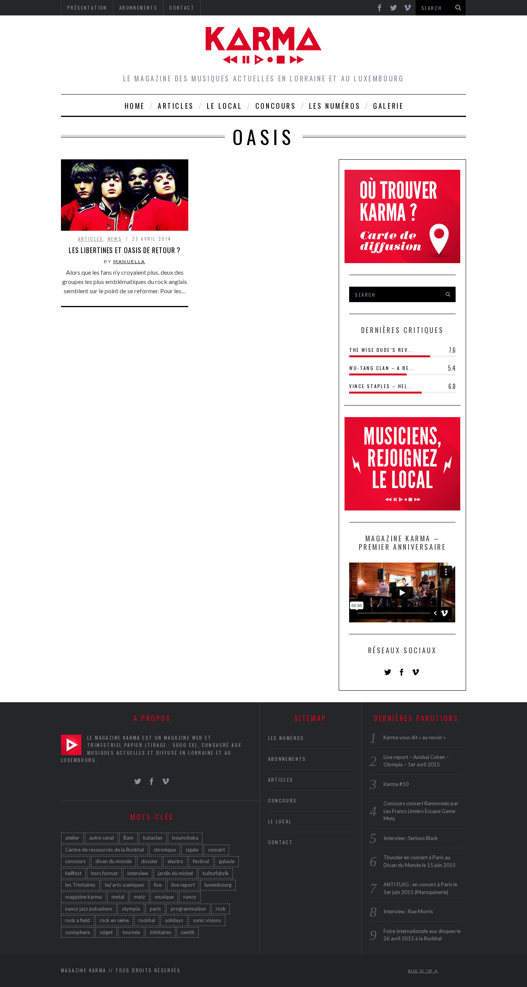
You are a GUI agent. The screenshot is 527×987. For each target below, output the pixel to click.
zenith (187, 932)
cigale (192, 849)
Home (135, 106)
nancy (189, 896)
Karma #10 (396, 784)
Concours (275, 106)
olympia (131, 908)
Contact (280, 842)
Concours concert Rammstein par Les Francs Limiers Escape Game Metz (420, 810)
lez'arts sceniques (124, 885)
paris (155, 908)
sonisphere (77, 932)
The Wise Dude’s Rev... (381, 349)
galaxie (227, 861)
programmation (188, 908)
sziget (106, 932)
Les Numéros (335, 106)
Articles (176, 106)
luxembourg (217, 885)
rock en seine (114, 920)
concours (75, 861)
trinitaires (160, 932)
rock (221, 908)
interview (137, 873)
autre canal (101, 837)
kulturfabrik (216, 873)
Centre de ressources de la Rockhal (104, 849)
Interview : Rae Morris (408, 911)
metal (117, 896)
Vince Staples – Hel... (381, 386)
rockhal (147, 920)
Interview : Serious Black (410, 838)
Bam (128, 837)
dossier (149, 861)
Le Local (225, 106)
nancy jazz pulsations (88, 908)
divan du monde (113, 861)
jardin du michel (175, 873)
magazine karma (83, 896)
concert (216, 849)
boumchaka (185, 837)
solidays (174, 920)
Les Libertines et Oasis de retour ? (125, 250)
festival (201, 861)
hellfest (73, 873)
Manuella (129, 261)
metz (139, 896)
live (158, 885)
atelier (72, 837)
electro (175, 861)
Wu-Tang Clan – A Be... (382, 368)
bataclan (152, 837)
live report (183, 885)
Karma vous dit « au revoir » (414, 737)
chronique (165, 849)
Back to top (421, 970)
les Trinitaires (80, 885)
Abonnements (287, 758)
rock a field (77, 920)
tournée (131, 932)
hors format (104, 873)
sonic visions (207, 920)
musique (164, 896)
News (115, 238)
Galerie (388, 106)
